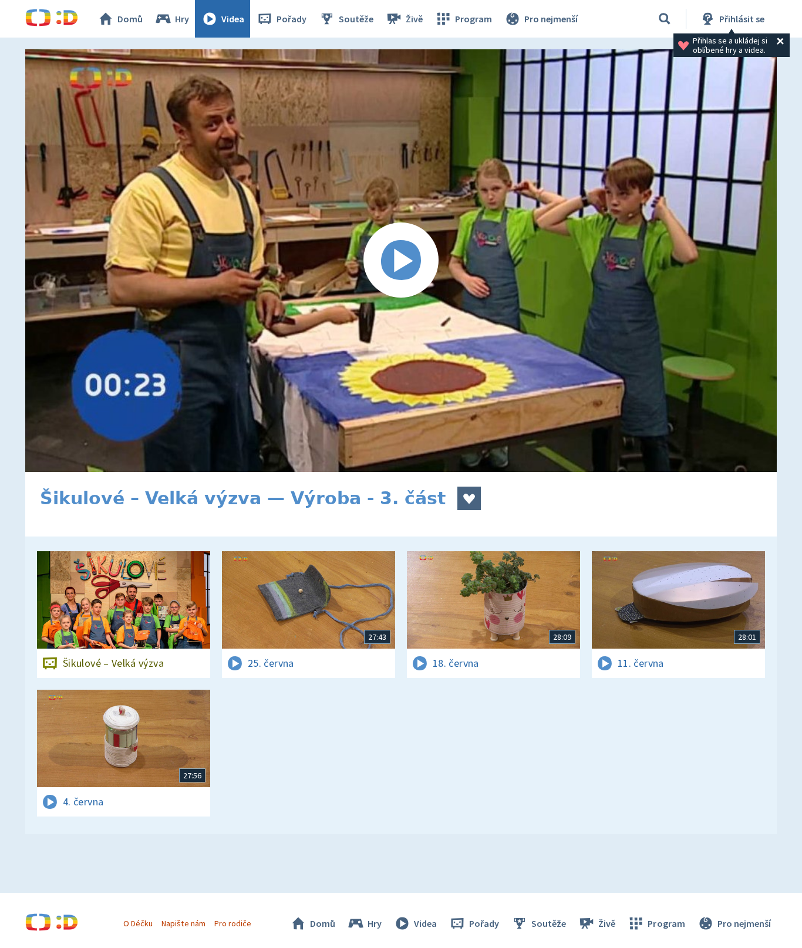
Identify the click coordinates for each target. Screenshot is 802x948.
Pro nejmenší (551, 19)
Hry (182, 19)
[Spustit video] (401, 260)
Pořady (291, 19)
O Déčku (138, 923)
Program (473, 19)
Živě (414, 19)
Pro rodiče (232, 923)
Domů (130, 19)
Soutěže (356, 19)
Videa (232, 19)
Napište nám (183, 923)
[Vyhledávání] (664, 19)
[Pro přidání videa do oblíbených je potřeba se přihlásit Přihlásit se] (469, 498)
